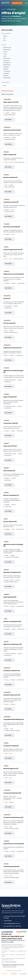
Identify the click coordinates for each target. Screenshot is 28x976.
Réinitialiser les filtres (7, 91)
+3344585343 (8, 921)
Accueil (3, 9)
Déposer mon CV (17, 3)
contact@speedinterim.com (12, 923)
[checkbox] (14, 36)
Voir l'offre (8, 119)
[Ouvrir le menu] (26, 3)
